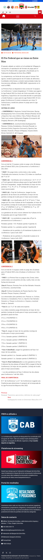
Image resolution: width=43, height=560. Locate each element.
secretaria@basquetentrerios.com (13, 530)
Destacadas (7, 53)
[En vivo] (40, 12)
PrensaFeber (7, 540)
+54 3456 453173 (8, 527)
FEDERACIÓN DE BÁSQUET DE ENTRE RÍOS (14, 556)
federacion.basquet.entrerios (11, 537)
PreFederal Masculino (21, 53)
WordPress (9, 558)
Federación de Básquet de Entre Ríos (13, 533)
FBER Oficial (7, 543)
